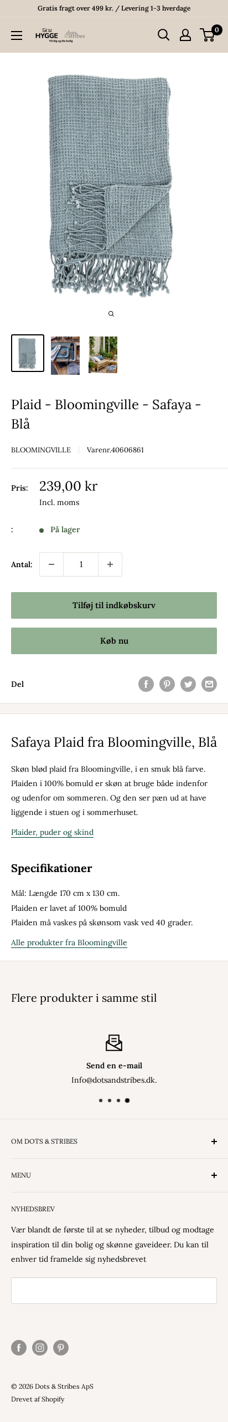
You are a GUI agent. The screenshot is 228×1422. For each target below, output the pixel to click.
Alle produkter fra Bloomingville (69, 942)
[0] (208, 35)
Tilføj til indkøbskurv (114, 605)
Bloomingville (41, 450)
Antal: (22, 564)
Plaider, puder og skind (52, 832)
